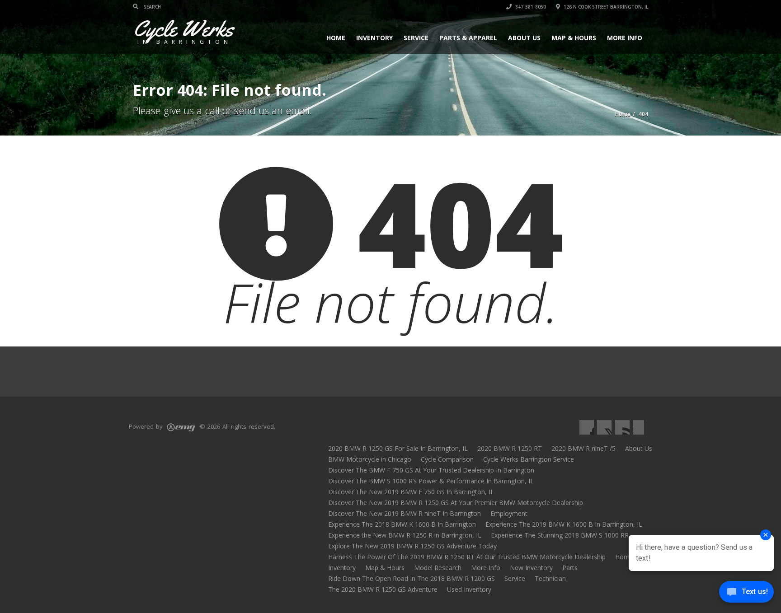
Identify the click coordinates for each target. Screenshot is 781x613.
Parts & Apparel (468, 37)
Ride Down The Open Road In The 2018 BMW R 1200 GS (411, 578)
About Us (524, 37)
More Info (624, 37)
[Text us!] (746, 594)
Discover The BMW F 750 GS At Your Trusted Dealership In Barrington (431, 470)
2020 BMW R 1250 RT (509, 448)
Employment (508, 513)
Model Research (437, 567)
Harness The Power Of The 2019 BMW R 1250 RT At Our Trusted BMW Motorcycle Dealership (467, 556)
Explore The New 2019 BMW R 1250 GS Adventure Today (412, 546)
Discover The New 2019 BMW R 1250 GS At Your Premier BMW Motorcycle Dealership (455, 502)
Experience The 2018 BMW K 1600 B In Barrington (402, 524)
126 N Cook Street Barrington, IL (605, 7)
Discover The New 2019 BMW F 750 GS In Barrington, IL (411, 491)
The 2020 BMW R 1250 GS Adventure (383, 589)
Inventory (374, 37)
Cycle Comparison (447, 459)
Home (335, 37)
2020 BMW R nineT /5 (583, 448)
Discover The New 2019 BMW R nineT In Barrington (404, 513)
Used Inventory (469, 589)
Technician (550, 578)
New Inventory (531, 567)
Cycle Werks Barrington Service (528, 459)
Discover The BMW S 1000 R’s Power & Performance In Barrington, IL (431, 481)
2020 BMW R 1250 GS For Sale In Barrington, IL (398, 448)
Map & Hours (573, 37)
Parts (570, 567)
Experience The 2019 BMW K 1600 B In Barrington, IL (563, 524)
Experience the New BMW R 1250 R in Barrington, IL (404, 535)
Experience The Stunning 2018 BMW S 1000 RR (560, 535)
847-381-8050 (530, 7)
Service (416, 37)
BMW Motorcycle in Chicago (369, 459)
